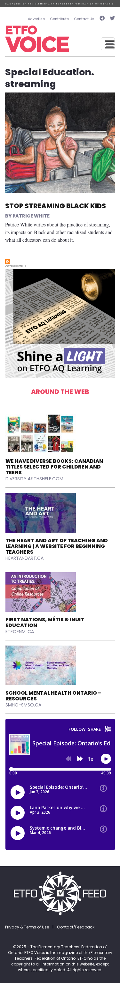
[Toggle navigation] (108, 43)
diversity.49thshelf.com (34, 479)
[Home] (37, 39)
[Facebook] (102, 19)
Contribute (59, 18)
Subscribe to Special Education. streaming (7, 261)
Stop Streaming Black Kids (55, 206)
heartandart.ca (24, 558)
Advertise (36, 18)
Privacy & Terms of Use (27, 927)
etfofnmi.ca (19, 631)
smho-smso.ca (23, 705)
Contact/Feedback (75, 927)
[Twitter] (111, 19)
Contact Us (84, 18)
